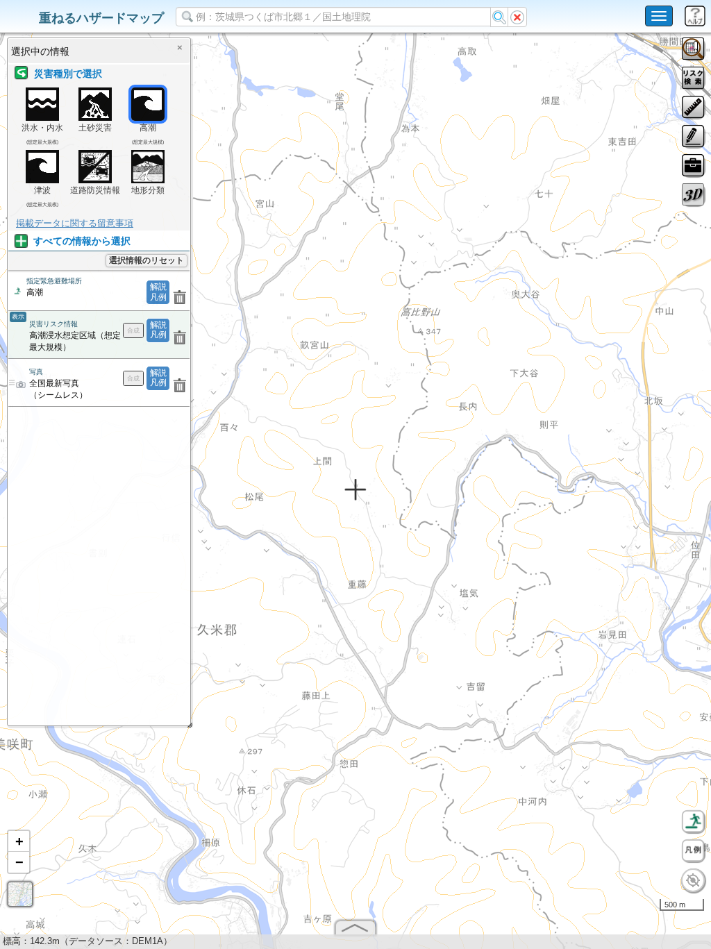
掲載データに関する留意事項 (74, 223)
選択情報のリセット (146, 260)
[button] (18, 841)
